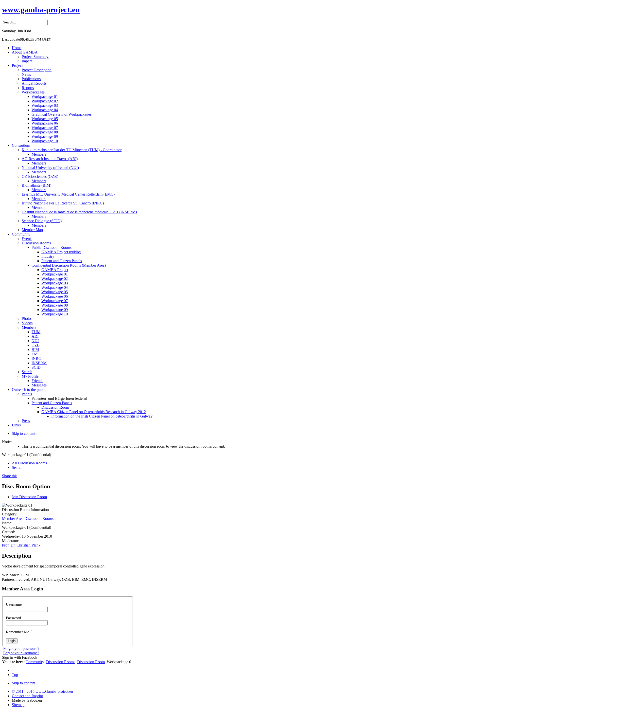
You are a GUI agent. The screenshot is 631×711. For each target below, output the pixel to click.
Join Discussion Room (29, 497)
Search (17, 467)
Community (35, 662)
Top (15, 675)
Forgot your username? (21, 653)
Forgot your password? (21, 648)
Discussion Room (91, 662)
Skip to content (23, 433)
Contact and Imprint (27, 696)
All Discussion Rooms (29, 463)
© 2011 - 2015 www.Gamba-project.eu (42, 691)
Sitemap (18, 705)
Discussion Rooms (60, 662)
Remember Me (18, 632)
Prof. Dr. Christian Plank (21, 545)
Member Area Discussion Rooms (27, 518)
